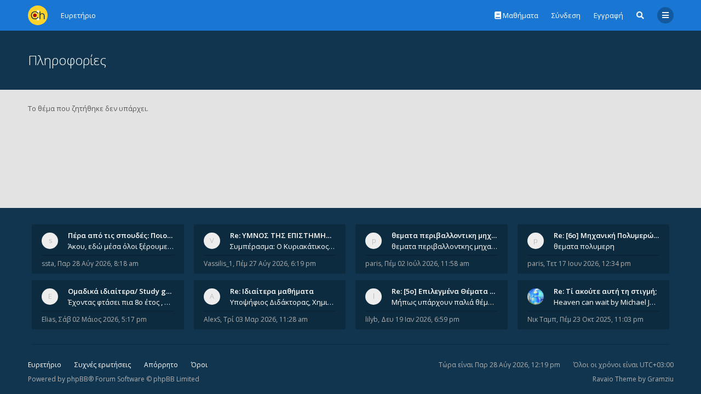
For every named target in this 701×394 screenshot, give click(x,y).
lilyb (371, 319)
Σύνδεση (566, 15)
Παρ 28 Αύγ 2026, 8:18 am (98, 263)
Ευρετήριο (44, 364)
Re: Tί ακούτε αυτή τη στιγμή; (605, 291)
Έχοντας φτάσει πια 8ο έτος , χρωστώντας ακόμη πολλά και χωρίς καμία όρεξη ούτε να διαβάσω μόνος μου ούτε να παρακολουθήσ (121, 302)
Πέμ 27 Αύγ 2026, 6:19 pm (276, 263)
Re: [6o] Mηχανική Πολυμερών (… (610, 235)
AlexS (212, 319)
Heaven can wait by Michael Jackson (607, 302)
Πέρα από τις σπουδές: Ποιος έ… (125, 235)
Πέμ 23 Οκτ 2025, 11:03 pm (601, 319)
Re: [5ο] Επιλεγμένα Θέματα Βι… (447, 291)
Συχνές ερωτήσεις (102, 364)
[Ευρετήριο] (38, 15)
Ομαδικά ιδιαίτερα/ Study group (125, 291)
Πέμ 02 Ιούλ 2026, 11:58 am (426, 263)
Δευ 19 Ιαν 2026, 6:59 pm (420, 319)
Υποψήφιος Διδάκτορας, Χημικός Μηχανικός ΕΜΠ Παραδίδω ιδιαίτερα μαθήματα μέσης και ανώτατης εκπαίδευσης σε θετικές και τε (283, 302)
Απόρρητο (161, 364)
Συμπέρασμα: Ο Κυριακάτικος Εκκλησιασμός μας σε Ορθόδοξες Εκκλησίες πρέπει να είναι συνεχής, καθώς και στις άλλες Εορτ (283, 246)
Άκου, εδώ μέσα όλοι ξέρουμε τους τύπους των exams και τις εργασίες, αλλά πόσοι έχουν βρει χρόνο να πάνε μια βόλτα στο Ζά (121, 246)
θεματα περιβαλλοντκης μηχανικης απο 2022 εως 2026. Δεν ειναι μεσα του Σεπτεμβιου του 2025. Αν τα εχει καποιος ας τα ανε (445, 246)
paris (373, 263)
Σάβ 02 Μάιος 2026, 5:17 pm (103, 319)
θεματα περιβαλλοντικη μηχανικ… (452, 235)
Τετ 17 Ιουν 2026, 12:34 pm (589, 263)
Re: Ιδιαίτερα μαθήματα (272, 291)
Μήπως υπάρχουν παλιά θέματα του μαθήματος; (445, 302)
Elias (48, 319)
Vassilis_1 (218, 263)
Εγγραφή (608, 15)
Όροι (199, 364)
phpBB (77, 379)
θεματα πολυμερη (584, 246)
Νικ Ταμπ (541, 319)
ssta (48, 263)
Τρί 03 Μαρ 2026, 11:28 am (265, 319)
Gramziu (660, 379)
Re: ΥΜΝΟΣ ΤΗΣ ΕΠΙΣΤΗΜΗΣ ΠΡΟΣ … (294, 235)
